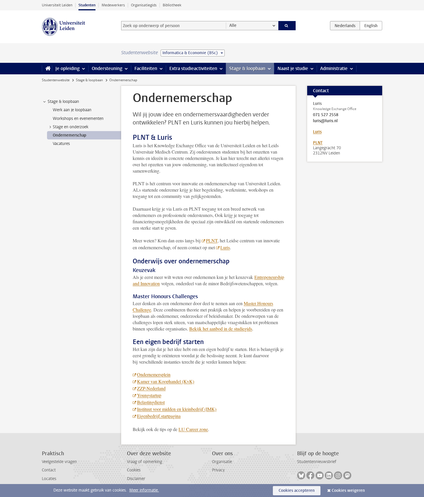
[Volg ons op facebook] (310, 475)
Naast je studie (292, 68)
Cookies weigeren (348, 490)
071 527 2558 (325, 115)
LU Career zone (193, 429)
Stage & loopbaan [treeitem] (63, 101)
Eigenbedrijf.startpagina (159, 416)
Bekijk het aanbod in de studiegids (220, 329)
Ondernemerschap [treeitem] (69, 135)
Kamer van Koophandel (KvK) (165, 381)
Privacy (218, 470)
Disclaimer (136, 478)
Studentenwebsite (56, 80)
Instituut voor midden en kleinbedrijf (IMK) (176, 409)
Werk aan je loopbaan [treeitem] (72, 110)
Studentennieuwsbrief (316, 461)
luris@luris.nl (325, 121)
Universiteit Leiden (57, 5)
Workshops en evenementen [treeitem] (78, 118)
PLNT (211, 240)
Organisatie (222, 461)
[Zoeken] (287, 25)
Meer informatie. (144, 490)
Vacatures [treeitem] (61, 143)
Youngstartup (149, 395)
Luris (225, 247)
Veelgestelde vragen (59, 461)
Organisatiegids (144, 5)
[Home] (47, 68)
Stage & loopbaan (247, 68)
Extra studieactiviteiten (193, 68)
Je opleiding (67, 68)
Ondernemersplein (153, 374)
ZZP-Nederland (151, 388)
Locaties (49, 478)
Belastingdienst (151, 402)
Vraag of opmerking (144, 461)
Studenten (86, 5)
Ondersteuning (107, 68)
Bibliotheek (172, 5)
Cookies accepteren (297, 490)
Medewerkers (113, 5)
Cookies (133, 470)
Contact (49, 470)
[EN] (371, 25)
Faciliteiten (145, 68)
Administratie (334, 68)
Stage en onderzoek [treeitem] (70, 127)
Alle (233, 25)
